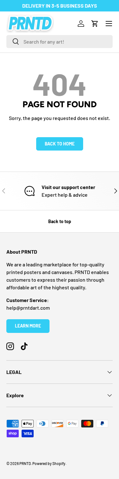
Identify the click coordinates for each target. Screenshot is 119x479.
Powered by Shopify (48, 463)
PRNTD (25, 463)
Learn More (28, 325)
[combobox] (59, 41)
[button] (95, 24)
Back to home (60, 143)
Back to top (59, 221)
